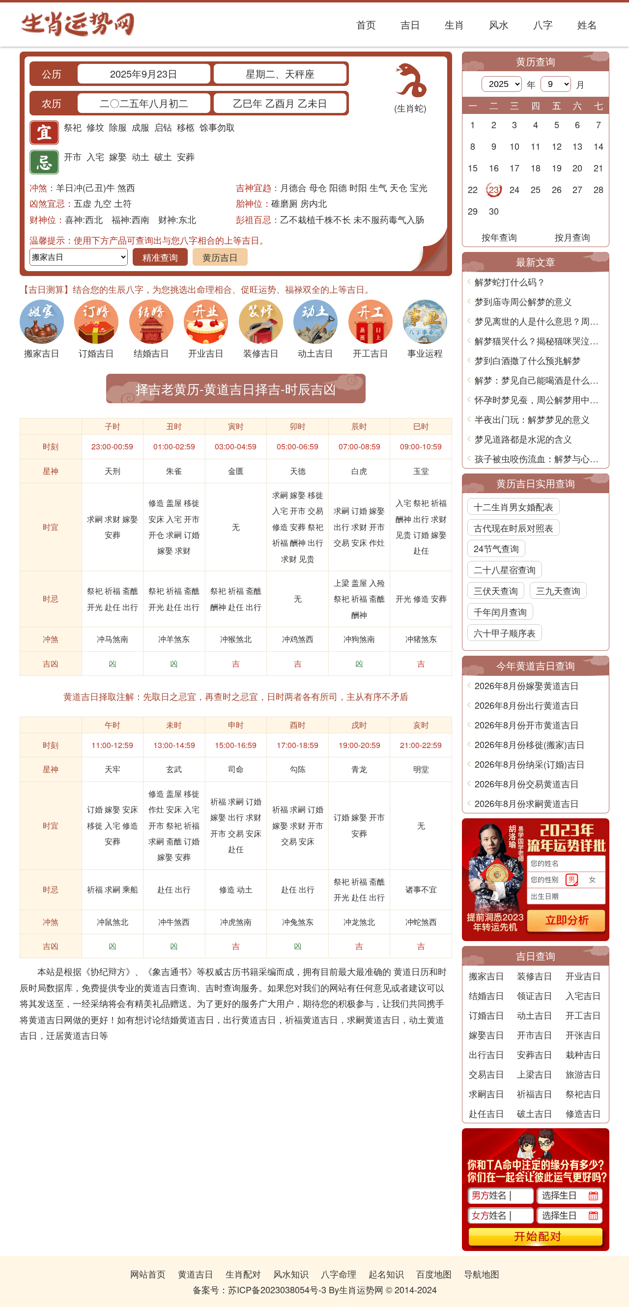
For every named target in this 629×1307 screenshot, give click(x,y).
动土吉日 (534, 1014)
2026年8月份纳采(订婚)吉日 (530, 763)
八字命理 (338, 1273)
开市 (73, 156)
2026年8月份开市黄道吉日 (527, 724)
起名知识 (386, 1273)
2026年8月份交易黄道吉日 (527, 783)
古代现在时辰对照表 (513, 527)
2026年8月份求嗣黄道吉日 (527, 803)
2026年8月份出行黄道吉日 (527, 704)
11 (536, 145)
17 (514, 167)
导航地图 (481, 1273)
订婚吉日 (486, 1014)
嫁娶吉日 (486, 1034)
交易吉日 (486, 1073)
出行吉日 (486, 1054)
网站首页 (148, 1273)
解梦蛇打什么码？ (510, 281)
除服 (118, 126)
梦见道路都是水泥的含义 (523, 438)
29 (473, 210)
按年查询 (499, 236)
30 (494, 210)
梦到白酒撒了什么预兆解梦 (528, 360)
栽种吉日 (583, 1054)
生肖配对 (243, 1273)
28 (598, 189)
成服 (140, 126)
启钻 (163, 126)
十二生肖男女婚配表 (513, 506)
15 (473, 167)
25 (536, 189)
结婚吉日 (486, 995)
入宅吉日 (583, 995)
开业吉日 (583, 975)
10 (514, 145)
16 (494, 167)
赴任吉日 (486, 1113)
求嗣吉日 (486, 1093)
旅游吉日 (583, 1073)
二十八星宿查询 (505, 569)
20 (577, 167)
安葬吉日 (534, 1054)
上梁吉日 (534, 1073)
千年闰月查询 (500, 611)
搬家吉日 (486, 975)
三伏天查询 (496, 590)
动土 (140, 156)
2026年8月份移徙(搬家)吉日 (530, 744)
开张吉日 (583, 1034)
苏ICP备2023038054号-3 (277, 1289)
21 (598, 167)
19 (557, 167)
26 (557, 189)
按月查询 (572, 236)
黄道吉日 (195, 1273)
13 (577, 145)
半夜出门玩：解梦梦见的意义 (532, 419)
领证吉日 (534, 995)
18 (536, 167)
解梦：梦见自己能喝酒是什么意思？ (539, 379)
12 (557, 145)
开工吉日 (583, 1014)
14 (598, 145)
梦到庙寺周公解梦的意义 (523, 301)
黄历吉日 (220, 256)
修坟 (95, 126)
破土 (163, 156)
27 (577, 189)
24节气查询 (496, 548)
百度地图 (434, 1273)
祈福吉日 (534, 1093)
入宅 (95, 156)
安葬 (186, 156)
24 (514, 189)
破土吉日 (534, 1113)
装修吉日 (534, 975)
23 (494, 189)
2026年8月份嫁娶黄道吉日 (527, 685)
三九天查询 (558, 590)
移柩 (186, 126)
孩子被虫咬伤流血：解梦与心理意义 (539, 458)
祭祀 (73, 126)
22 (473, 189)
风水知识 (291, 1273)
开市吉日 (534, 1034)
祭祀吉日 (583, 1093)
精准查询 (160, 256)
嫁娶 (118, 156)
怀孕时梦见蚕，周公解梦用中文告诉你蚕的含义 (539, 399)
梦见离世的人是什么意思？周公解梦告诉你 (539, 320)
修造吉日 (583, 1113)
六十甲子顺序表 (505, 632)
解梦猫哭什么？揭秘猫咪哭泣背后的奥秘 (539, 340)
